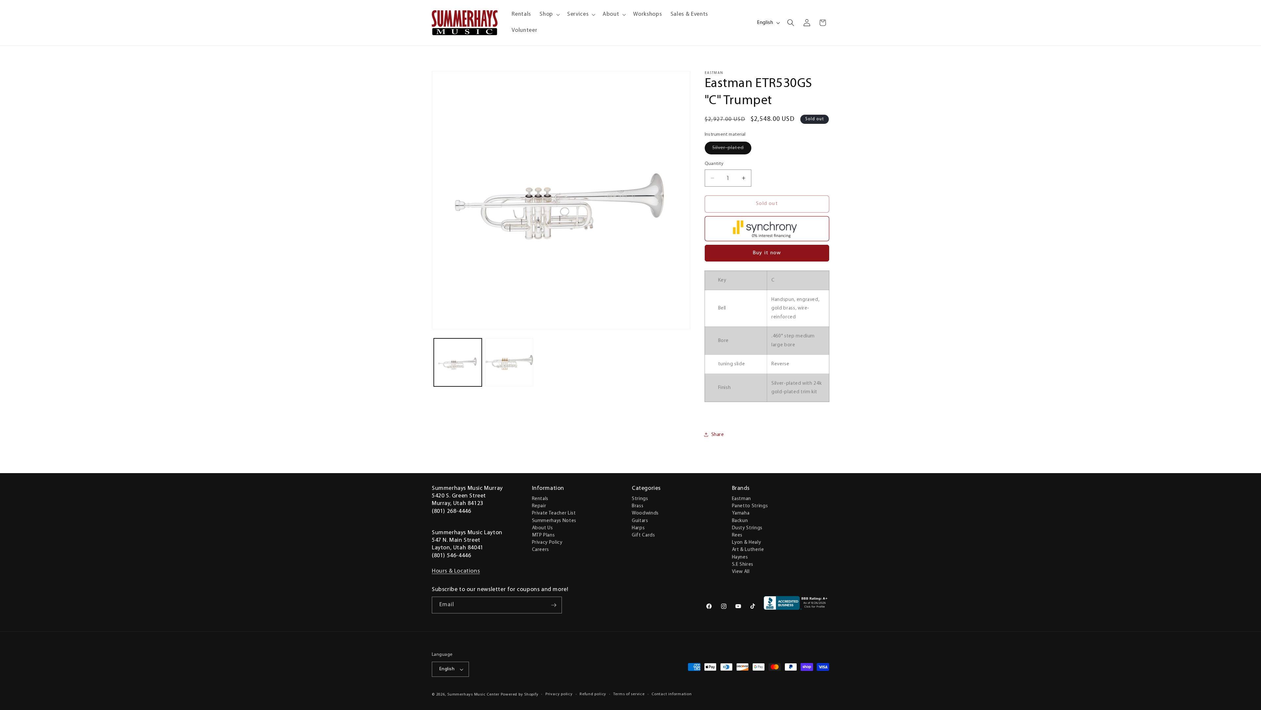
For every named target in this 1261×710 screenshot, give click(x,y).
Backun (740, 520)
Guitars (640, 520)
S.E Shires (743, 564)
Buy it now (767, 253)
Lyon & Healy (746, 542)
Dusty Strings (747, 528)
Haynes (740, 557)
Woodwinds (645, 513)
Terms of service (628, 694)
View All (741, 571)
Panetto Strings (750, 506)
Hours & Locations (456, 571)
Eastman (741, 498)
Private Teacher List (554, 513)
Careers (540, 549)
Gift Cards (643, 535)
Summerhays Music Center (473, 695)
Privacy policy (559, 694)
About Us (542, 528)
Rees (737, 535)
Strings (640, 498)
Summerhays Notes (554, 520)
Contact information (672, 694)
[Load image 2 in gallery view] (509, 362)
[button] (549, 15)
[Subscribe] (554, 605)
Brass (637, 506)
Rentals (540, 498)
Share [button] (717, 434)
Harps (638, 528)
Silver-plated (731, 149)
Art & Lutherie (748, 549)
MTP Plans (543, 535)
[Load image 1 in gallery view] (458, 362)
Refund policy (593, 694)
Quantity (714, 163)
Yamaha (741, 513)
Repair (539, 506)
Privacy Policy (547, 542)
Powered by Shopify (520, 695)
